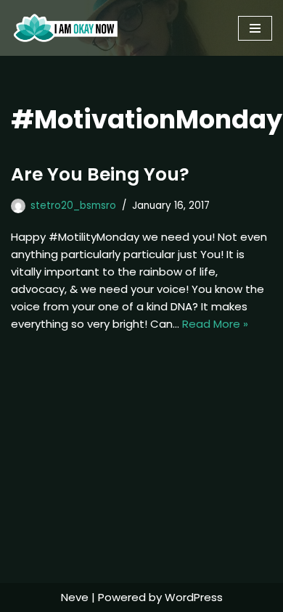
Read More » (215, 323)
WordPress (194, 597)
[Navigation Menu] (255, 28)
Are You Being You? (100, 174)
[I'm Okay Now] (65, 28)
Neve (75, 597)
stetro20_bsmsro (73, 205)
